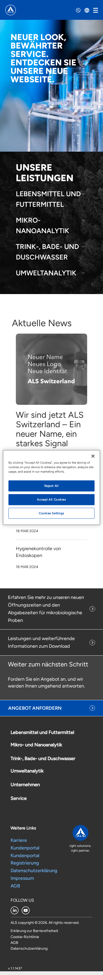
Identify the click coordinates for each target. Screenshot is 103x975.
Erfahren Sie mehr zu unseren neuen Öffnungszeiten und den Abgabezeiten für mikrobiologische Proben (46, 608)
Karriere (19, 840)
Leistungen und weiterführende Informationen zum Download (41, 642)
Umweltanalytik (46, 273)
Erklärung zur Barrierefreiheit (34, 931)
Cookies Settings (51, 513)
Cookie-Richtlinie (25, 937)
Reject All (51, 485)
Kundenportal (25, 848)
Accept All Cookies (51, 499)
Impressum (23, 878)
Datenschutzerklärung (34, 870)
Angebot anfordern (35, 708)
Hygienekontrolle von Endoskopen (38, 552)
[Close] (93, 456)
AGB (15, 886)
